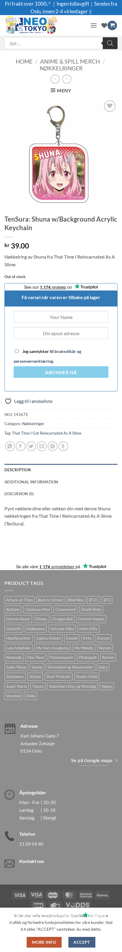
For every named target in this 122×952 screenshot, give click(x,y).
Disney (41, 619)
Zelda (30, 695)
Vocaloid (13, 695)
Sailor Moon (16, 667)
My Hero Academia (52, 648)
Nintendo (14, 657)
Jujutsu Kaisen (48, 638)
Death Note (91, 609)
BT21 (93, 600)
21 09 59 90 (31, 844)
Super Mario (16, 686)
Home (24, 61)
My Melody (84, 648)
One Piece (35, 657)
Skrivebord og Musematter (70, 667)
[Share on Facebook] (20, 446)
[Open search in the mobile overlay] (61, 43)
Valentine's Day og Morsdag (72, 686)
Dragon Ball (63, 619)
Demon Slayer (18, 619)
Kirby (87, 638)
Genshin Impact (91, 619)
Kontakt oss (31, 861)
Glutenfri (13, 628)
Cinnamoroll (65, 609)
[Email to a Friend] (42, 446)
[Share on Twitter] (31, 446)
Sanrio (37, 667)
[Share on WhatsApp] (10, 446)
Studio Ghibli (86, 676)
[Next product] (55, 79)
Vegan (107, 686)
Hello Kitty (88, 628)
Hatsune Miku (62, 628)
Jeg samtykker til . (47, 356)
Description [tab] (17, 469)
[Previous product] (66, 79)
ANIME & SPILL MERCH (70, 61)
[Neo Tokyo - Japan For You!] (45, 25)
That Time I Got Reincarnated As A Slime (46, 433)
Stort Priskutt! (58, 676)
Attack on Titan (19, 600)
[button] (93, 25)
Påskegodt (88, 657)
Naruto (105, 648)
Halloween (36, 628)
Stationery (15, 676)
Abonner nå (61, 372)
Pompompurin (61, 657)
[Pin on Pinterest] (52, 446)
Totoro (38, 686)
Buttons (13, 609)
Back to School (50, 600)
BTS (107, 600)
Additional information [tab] (31, 482)
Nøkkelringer (61, 68)
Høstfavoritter (18, 638)
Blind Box (76, 600)
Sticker (35, 676)
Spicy (103, 667)
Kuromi (103, 638)
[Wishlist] (104, 25)
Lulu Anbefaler (18, 648)
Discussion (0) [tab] (19, 493)
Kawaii (72, 638)
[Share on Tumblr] (63, 446)
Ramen (108, 657)
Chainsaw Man (37, 609)
